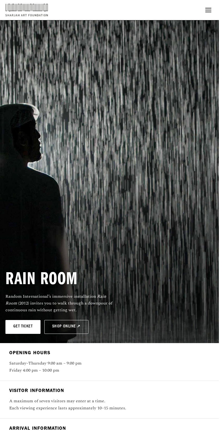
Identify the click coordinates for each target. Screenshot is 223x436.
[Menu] (208, 10)
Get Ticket (23, 327)
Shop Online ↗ (66, 327)
